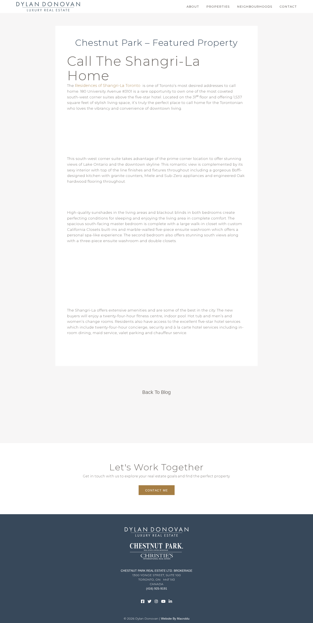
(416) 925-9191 (156, 588)
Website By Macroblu (175, 618)
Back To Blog (156, 392)
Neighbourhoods (254, 7)
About (193, 7)
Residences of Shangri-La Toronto (107, 85)
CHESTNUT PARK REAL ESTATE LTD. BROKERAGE (156, 570)
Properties (218, 7)
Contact (288, 7)
